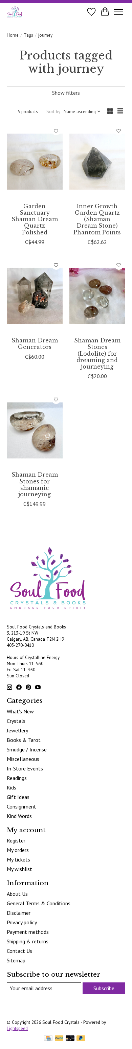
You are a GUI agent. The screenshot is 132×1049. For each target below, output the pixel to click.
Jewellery (17, 730)
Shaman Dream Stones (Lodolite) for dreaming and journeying (97, 353)
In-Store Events (25, 768)
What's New (20, 711)
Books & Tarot (24, 739)
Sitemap (16, 960)
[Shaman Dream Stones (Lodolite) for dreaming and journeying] (97, 296)
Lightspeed (17, 1028)
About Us (17, 893)
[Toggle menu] (118, 12)
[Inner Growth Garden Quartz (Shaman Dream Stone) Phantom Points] (97, 161)
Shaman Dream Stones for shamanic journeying (35, 484)
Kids (11, 787)
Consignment (21, 806)
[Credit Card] (48, 1038)
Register (16, 840)
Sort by (53, 111)
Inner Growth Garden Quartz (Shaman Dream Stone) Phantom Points (97, 219)
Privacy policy (22, 922)
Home (13, 35)
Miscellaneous (23, 758)
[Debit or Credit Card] (70, 1038)
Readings (17, 778)
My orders (18, 850)
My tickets (18, 859)
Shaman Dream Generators (35, 343)
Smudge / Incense (27, 749)
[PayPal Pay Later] (80, 1038)
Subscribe (103, 988)
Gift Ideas (18, 797)
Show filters (66, 92)
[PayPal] (59, 1038)
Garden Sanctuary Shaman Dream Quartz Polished (35, 219)
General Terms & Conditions (38, 903)
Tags (28, 35)
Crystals (16, 720)
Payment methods (28, 931)
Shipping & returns (27, 941)
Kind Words (19, 816)
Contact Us (19, 950)
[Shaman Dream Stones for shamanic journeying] (35, 430)
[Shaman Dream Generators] (35, 296)
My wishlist (19, 869)
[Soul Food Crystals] (15, 12)
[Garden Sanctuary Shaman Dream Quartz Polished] (35, 161)
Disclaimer (18, 912)
